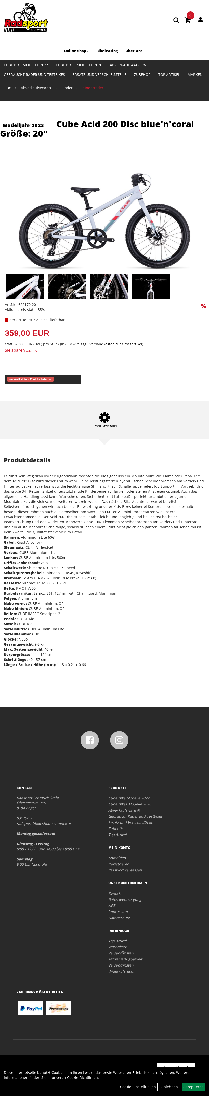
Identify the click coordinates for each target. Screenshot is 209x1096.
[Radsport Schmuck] (26, 17)
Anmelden (117, 857)
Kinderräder (93, 87)
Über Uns (133, 50)
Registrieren (118, 864)
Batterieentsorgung (124, 899)
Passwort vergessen (125, 870)
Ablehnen (169, 1086)
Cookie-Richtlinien (82, 1077)
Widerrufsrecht (121, 971)
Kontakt (114, 893)
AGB (111, 905)
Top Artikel (169, 74)
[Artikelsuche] (176, 21)
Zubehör (142, 74)
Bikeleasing (107, 50)
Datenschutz (119, 917)
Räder (67, 87)
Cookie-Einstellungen (138, 1086)
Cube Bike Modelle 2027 (26, 64)
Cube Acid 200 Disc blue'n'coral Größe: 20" (97, 128)
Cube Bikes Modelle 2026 (79, 64)
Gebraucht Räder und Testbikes (34, 74)
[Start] (9, 87)
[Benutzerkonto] (200, 19)
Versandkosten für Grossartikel (115, 344)
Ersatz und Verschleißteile (99, 74)
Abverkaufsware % (128, 64)
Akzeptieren (193, 1086)
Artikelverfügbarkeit (125, 959)
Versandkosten (121, 952)
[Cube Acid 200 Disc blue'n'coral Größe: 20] (104, 212)
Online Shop (75, 50)
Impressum (118, 911)
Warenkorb (117, 946)
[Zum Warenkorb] (188, 20)
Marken (195, 74)
